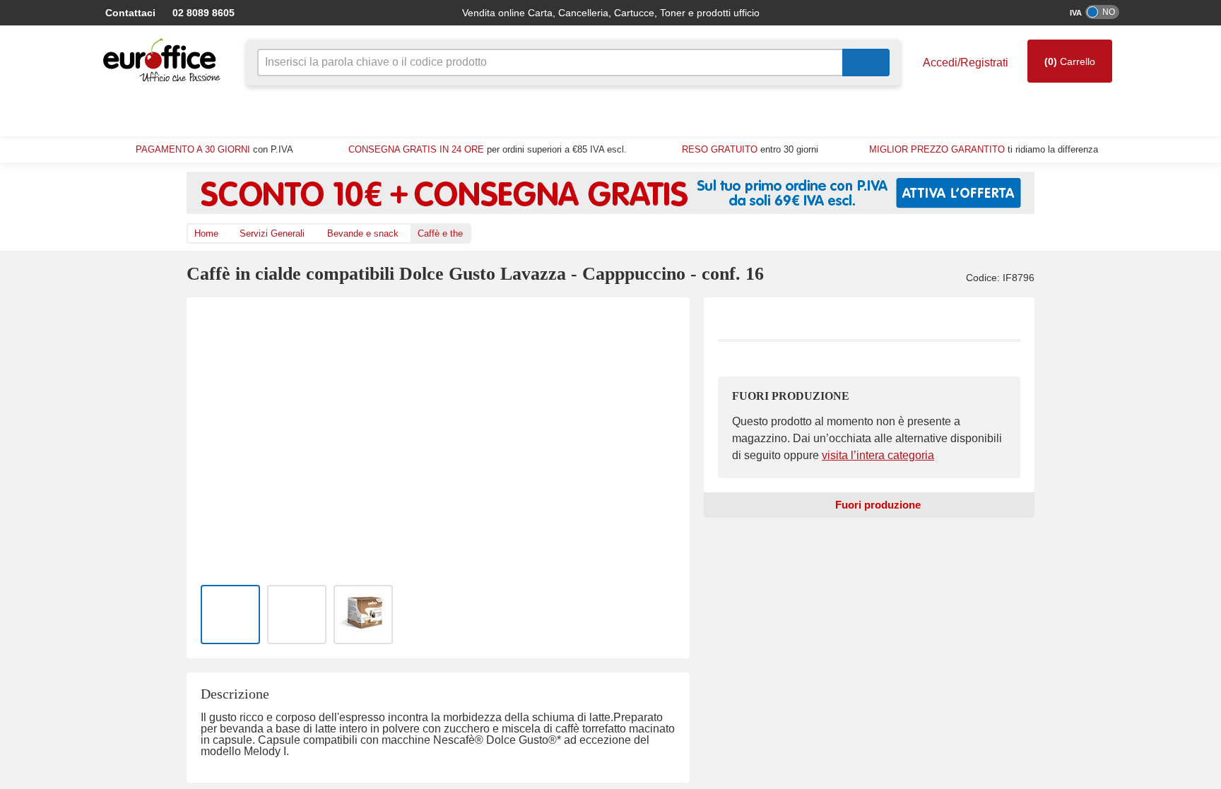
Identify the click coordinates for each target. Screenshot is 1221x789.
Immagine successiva (659, 438)
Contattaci (129, 12)
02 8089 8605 (196, 12)
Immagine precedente (218, 438)
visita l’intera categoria (864, 455)
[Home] (165, 60)
